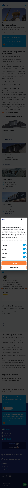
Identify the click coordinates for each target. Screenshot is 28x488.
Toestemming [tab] (5, 222)
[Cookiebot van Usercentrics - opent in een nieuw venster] (21, 219)
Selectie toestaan (14, 267)
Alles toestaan (14, 263)
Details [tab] (14, 222)
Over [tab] (23, 222)
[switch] (25, 249)
